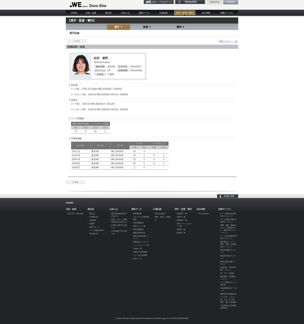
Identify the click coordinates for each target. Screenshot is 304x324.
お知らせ (125, 13)
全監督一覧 (181, 229)
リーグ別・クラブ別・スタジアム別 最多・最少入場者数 (228, 299)
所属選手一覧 (182, 220)
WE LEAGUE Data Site (88, 5)
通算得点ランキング (141, 242)
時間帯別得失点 (139, 233)
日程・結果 (91, 13)
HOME (74, 13)
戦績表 (92, 224)
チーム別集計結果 (96, 230)
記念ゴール (137, 259)
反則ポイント (94, 227)
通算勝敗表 (137, 214)
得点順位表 (93, 234)
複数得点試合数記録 (228, 294)
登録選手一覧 (182, 214)
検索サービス (226, 13)
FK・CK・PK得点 (227, 273)
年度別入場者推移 (140, 252)
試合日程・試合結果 (75, 214)
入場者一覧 (137, 249)
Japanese (214, 2)
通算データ (144, 13)
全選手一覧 (181, 217)
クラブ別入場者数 (140, 255)
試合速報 (206, 13)
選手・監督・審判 (184, 13)
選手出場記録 (160, 214)
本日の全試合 (203, 214)
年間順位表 (93, 217)
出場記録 (163, 13)
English (230, 2)
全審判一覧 (181, 233)
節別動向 (92, 220)
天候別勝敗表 (138, 223)
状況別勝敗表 (138, 229)
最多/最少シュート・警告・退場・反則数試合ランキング (228, 244)
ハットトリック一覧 (141, 245)
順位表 (108, 13)
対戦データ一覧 (139, 226)
